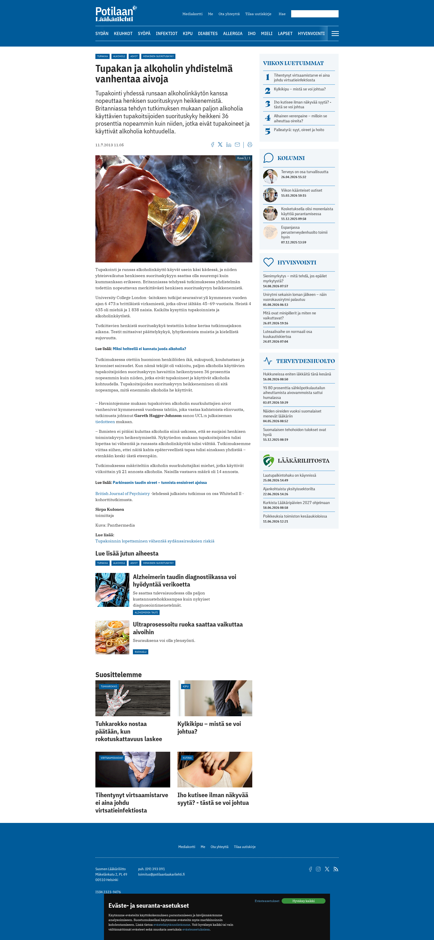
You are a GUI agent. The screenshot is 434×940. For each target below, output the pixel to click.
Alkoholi (119, 56)
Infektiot (166, 33)
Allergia (233, 33)
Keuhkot (123, 33)
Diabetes (208, 33)
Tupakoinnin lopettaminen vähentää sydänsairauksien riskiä (155, 541)
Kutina (187, 757)
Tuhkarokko (109, 686)
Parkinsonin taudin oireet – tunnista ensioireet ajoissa (160, 482)
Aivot (134, 56)
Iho (252, 33)
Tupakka (102, 56)
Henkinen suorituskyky (158, 56)
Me (210, 14)
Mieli (267, 33)
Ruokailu (140, 651)
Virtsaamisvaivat (112, 757)
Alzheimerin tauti (146, 612)
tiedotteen (105, 421)
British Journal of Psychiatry (122, 493)
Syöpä (144, 33)
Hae (282, 14)
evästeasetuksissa (196, 929)
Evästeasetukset (267, 901)
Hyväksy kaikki (303, 901)
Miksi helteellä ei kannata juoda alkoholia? (149, 348)
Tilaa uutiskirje (258, 14)
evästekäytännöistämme (171, 925)
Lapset (285, 33)
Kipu (188, 33)
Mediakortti (192, 14)
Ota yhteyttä (229, 14)
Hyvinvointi (311, 33)
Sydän (101, 33)
